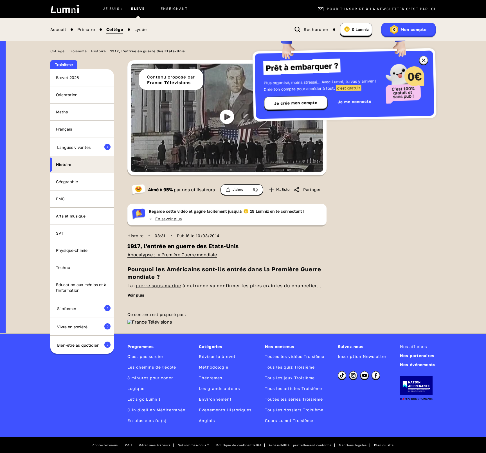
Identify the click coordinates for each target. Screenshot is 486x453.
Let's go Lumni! (143, 399)
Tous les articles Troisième (293, 388)
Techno (63, 267)
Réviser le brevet (217, 356)
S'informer (66, 308)
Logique (136, 388)
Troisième (78, 51)
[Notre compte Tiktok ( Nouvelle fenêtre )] (342, 375)
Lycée (140, 29)
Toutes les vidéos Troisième (294, 356)
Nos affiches (413, 346)
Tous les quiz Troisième (290, 367)
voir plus (135, 295)
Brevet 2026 (67, 77)
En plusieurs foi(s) (146, 420)
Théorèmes (210, 377)
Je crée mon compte (296, 103)
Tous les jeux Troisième (290, 377)
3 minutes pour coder (150, 377)
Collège (114, 29)
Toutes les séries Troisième (294, 399)
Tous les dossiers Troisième (294, 409)
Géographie (67, 181)
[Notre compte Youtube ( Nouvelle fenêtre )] (364, 375)
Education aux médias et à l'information (81, 287)
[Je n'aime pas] (255, 189)
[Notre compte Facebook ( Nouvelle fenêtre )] (376, 375)
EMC (60, 198)
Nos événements (418, 364)
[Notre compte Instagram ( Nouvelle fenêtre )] (353, 375)
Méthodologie (213, 367)
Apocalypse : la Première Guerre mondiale (172, 254)
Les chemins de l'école (151, 367)
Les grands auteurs (219, 388)
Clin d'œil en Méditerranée (156, 409)
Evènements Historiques (225, 409)
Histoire (98, 51)
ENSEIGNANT (174, 9)
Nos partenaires (417, 355)
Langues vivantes (74, 147)
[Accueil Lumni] (64, 9)
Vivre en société (72, 326)
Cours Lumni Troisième (289, 420)
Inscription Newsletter (362, 356)
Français (64, 129)
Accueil (58, 29)
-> (165, 218)
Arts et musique (71, 216)
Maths (62, 111)
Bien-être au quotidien (78, 345)
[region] (227, 118)
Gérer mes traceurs (154, 445)
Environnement (215, 399)
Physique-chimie (71, 250)
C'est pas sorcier (145, 356)
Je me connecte (355, 101)
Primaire (86, 29)
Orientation (67, 94)
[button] (227, 116)
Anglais (207, 420)
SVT (60, 233)
